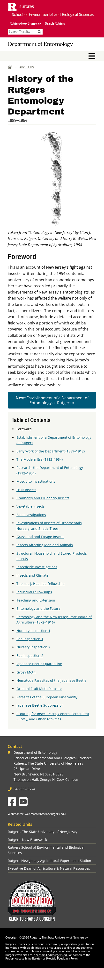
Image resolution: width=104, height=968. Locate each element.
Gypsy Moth (26, 672)
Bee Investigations (31, 514)
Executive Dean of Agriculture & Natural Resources (49, 868)
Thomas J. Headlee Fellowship (40, 583)
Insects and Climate (32, 575)
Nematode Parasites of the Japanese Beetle (51, 680)
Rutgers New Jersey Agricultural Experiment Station (49, 860)
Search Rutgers (55, 23)
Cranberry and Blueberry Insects (42, 498)
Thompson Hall (26, 779)
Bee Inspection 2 (29, 655)
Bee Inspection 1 (29, 639)
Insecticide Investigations (36, 567)
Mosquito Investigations (35, 481)
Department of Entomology (40, 44)
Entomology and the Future (38, 608)
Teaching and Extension (35, 600)
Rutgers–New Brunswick (25, 23)
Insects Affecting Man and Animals (44, 545)
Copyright (11, 937)
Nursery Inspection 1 (33, 630)
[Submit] (39, 32)
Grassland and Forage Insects (40, 536)
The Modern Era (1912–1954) (39, 459)
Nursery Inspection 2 (33, 647)
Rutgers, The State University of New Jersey (42, 831)
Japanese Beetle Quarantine (39, 663)
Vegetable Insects (30, 506)
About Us (26, 67)
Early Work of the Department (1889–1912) (50, 451)
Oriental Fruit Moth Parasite (39, 688)
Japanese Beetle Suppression (40, 705)
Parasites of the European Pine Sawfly (46, 697)
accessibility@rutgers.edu (51, 955)
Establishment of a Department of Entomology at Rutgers (52, 400)
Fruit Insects (26, 490)
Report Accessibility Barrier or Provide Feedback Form (41, 958)
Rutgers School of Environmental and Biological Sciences (46, 850)
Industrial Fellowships (34, 592)
